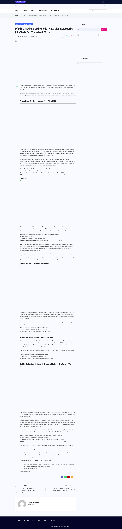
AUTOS (32, 11)
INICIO (16, 11)
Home (16, 15)
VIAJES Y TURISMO (42, 11)
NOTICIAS (24, 11)
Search (103, 29)
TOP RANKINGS (55, 11)
